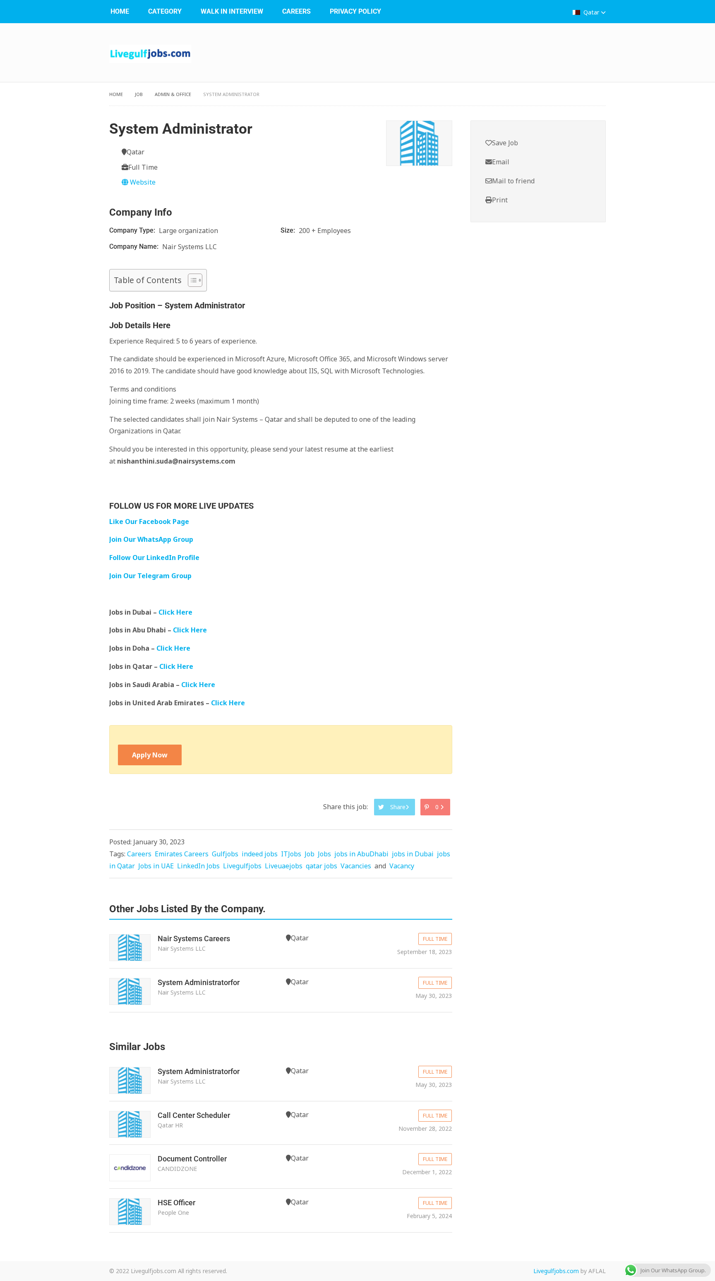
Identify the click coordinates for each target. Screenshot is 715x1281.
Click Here (176, 612)
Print (500, 199)
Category (165, 11)
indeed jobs (260, 853)
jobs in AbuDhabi (361, 853)
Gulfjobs (225, 853)
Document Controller (192, 1158)
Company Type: (133, 230)
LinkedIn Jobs (198, 865)
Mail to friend (513, 180)
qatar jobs (321, 865)
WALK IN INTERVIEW (232, 11)
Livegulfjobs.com (556, 1271)
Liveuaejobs (283, 865)
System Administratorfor (199, 982)
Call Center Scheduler (194, 1115)
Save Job (505, 142)
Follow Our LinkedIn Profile (154, 557)
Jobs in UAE (156, 865)
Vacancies (356, 865)
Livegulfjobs (242, 865)
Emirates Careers (182, 853)
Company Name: (134, 246)
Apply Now (150, 754)
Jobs (324, 853)
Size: (289, 230)
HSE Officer (176, 1202)
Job (139, 94)
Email (500, 161)
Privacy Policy (355, 11)
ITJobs (291, 853)
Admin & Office (173, 94)
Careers (296, 11)
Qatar (591, 12)
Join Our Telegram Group (150, 575)
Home (119, 11)
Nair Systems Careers (194, 938)
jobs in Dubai (413, 853)
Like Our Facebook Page (149, 521)
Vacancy (401, 865)
